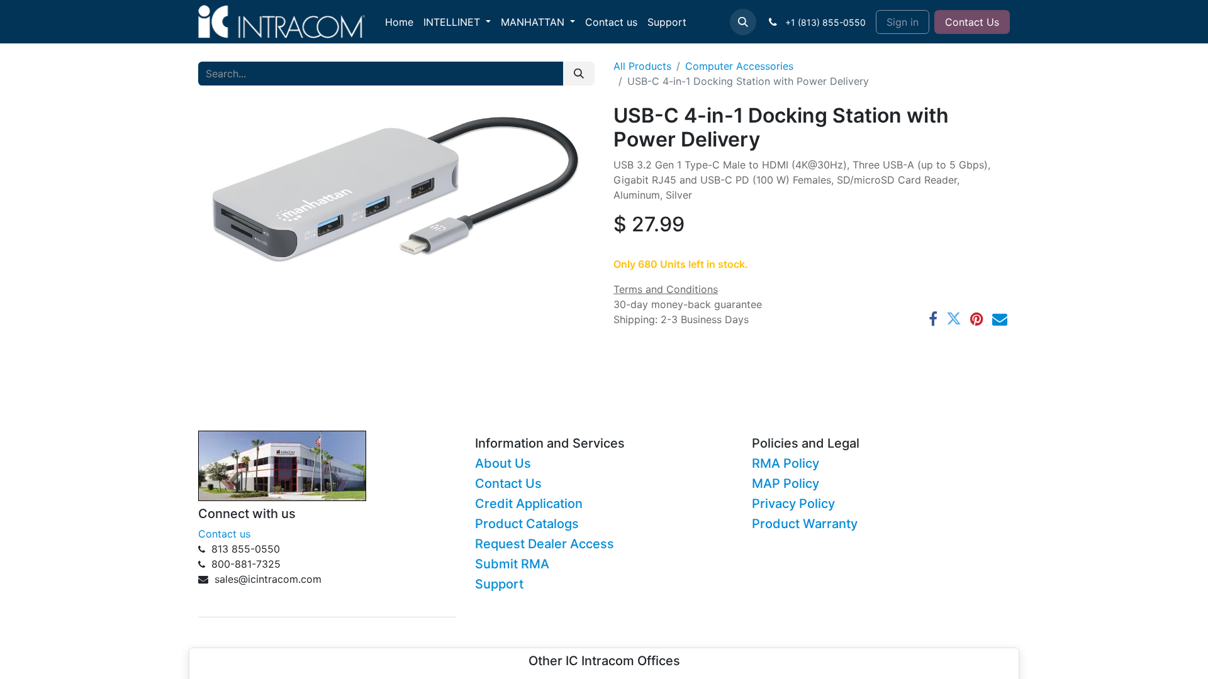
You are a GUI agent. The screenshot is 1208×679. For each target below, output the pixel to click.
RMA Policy (785, 463)
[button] (743, 22)
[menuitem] (399, 22)
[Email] (999, 318)
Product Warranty (805, 523)
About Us (503, 463)
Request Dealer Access (544, 543)
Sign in (902, 22)
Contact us (224, 533)
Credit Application (529, 503)
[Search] (579, 74)
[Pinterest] (976, 318)
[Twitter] (953, 318)
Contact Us (972, 22)
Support (499, 584)
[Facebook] (933, 318)
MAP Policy (785, 483)
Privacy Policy (793, 503)
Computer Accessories (739, 66)
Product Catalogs (527, 523)
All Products (642, 66)
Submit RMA (512, 563)
